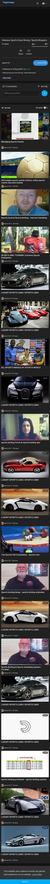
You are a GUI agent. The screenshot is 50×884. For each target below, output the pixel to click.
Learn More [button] (37, 874)
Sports (28, 69)
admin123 (6, 63)
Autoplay (39, 108)
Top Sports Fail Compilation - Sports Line (20, 555)
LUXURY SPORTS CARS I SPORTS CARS (20, 292)
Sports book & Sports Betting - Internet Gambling (24, 218)
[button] (44, 3)
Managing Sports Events (12, 142)
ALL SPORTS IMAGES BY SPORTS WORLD (21, 367)
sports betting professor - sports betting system (24, 779)
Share (20, 54)
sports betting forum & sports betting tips (20, 442)
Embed (29, 54)
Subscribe (41, 63)
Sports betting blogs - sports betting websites (22, 592)
